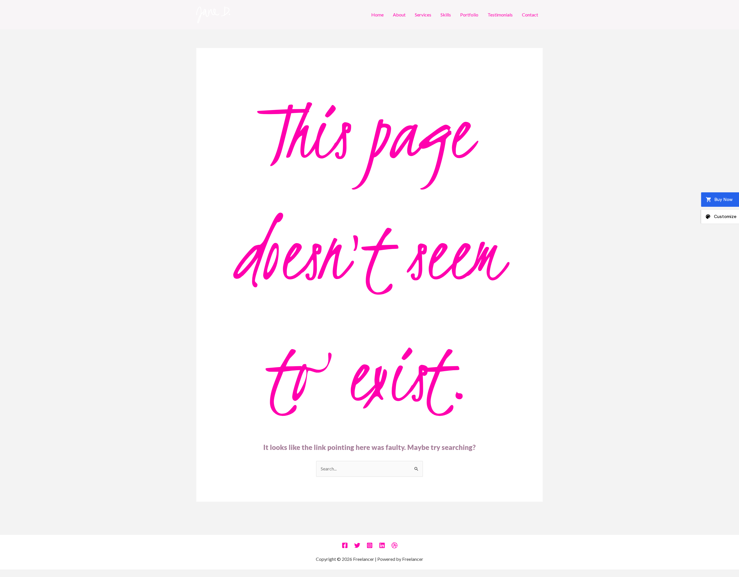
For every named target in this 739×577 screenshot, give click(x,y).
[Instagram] (370, 545)
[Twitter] (357, 545)
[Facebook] (345, 545)
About (399, 14)
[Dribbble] (394, 545)
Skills (446, 14)
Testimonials (500, 14)
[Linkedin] (382, 545)
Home (377, 14)
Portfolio (469, 14)
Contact (530, 14)
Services (423, 14)
